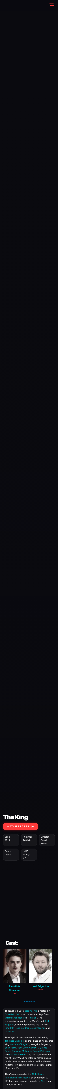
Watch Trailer (18, 826)
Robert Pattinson (41, 1051)
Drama (8, 854)
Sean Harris (10, 1047)
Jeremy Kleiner (37, 1028)
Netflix (44, 1081)
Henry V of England (19, 1044)
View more (29, 1001)
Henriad (33, 1017)
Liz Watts (9, 1031)
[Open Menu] (52, 5)
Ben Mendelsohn (17, 1054)
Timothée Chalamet (14, 1040)
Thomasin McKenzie (22, 1051)
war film (33, 1010)
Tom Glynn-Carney (27, 1047)
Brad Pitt (9, 1028)
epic (27, 1010)
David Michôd (12, 1014)
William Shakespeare (15, 1017)
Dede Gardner (22, 1028)
